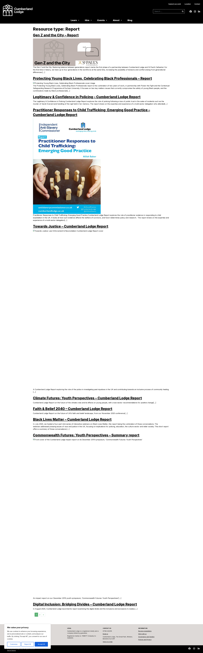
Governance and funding (146, 637)
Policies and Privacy (145, 639)
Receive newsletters (145, 631)
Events (101, 20)
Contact (197, 4)
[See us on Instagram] (195, 11)
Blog (130, 20)
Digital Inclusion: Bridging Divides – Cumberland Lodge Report (85, 604)
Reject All (27, 644)
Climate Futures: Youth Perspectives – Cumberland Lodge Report (87, 398)
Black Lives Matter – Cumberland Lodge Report (72, 419)
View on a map (107, 642)
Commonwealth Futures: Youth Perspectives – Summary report (86, 435)
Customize (13, 644)
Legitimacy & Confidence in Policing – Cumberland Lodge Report (87, 97)
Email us (105, 634)
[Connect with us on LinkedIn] (199, 11)
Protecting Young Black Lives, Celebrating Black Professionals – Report (92, 78)
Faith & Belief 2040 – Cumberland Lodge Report (72, 409)
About (116, 20)
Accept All (41, 644)
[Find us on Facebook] (190, 11)
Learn (74, 20)
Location (188, 4)
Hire (87, 20)
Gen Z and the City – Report (56, 35)
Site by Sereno (11, 650)
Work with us (142, 634)
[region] (27, 636)
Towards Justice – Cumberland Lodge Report (70, 226)
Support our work (174, 4)
